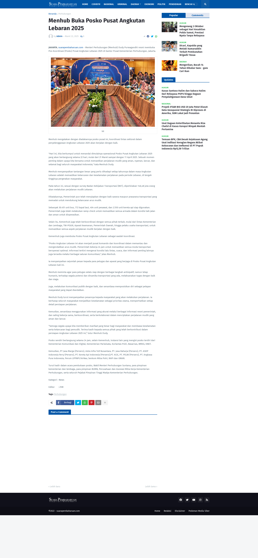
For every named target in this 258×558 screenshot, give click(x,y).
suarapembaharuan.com (70, 47)
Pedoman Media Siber (199, 511)
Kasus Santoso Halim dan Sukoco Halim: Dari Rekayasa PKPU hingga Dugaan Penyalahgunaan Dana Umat (184, 93)
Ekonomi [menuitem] (149, 4)
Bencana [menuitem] (189, 4)
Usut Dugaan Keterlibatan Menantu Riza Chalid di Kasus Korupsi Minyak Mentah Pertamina (183, 126)
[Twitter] (152, 36)
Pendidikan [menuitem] (175, 4)
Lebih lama (150, 486)
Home (157, 511)
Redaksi (167, 511)
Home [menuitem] (85, 4)
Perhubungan (64, 14)
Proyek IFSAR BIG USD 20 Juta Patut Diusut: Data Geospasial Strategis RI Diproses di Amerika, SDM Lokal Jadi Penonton (185, 110)
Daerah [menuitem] (135, 4)
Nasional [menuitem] (109, 4)
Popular (173, 15)
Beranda (53, 14)
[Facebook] (148, 36)
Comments (197, 15)
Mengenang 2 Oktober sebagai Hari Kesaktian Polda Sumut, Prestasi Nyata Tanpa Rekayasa (192, 31)
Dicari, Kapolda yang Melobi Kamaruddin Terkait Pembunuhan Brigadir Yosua (190, 50)
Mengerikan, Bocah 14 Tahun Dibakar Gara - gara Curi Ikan (193, 68)
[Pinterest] (92, 402)
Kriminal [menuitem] (122, 4)
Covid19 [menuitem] (96, 4)
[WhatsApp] (156, 36)
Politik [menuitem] (161, 4)
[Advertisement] (89, 536)
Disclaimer (180, 511)
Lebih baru (55, 486)
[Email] (98, 402)
